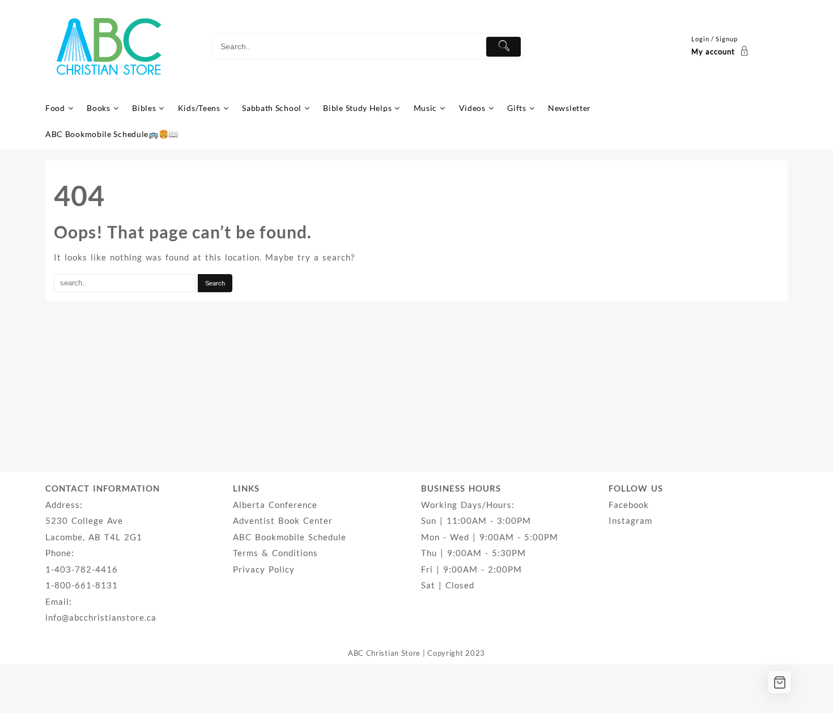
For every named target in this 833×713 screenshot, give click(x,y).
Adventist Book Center (283, 520)
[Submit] (503, 47)
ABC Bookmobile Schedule (289, 537)
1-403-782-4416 (81, 569)
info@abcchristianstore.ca (100, 617)
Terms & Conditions (275, 553)
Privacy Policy (264, 569)
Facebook (629, 504)
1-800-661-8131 (81, 585)
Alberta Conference (275, 504)
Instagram (630, 520)
